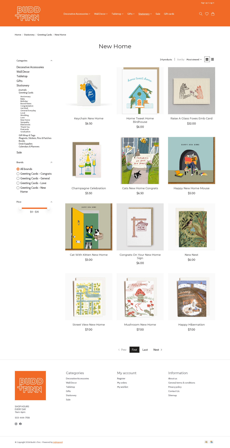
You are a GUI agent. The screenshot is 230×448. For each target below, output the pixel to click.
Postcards (24, 129)
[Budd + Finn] (28, 13)
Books (22, 140)
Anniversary (25, 96)
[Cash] (206, 442)
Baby (22, 99)
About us (172, 378)
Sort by (180, 59)
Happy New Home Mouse (192, 188)
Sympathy (24, 122)
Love (22, 117)
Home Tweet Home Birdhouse (140, 120)
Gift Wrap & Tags (27, 135)
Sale (158, 13)
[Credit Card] (211, 442)
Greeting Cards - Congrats (36, 173)
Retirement (25, 124)
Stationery (29, 34)
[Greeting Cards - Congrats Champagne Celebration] (88, 160)
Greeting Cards (44, 34)
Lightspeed (58, 442)
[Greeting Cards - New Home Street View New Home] (88, 296)
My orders (122, 382)
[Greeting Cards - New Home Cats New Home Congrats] (140, 160)
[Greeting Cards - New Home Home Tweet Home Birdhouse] (140, 90)
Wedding (24, 115)
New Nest (191, 254)
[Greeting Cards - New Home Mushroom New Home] (140, 296)
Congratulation (26, 106)
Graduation (25, 131)
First (134, 349)
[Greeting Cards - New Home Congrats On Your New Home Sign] (140, 226)
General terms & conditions (181, 382)
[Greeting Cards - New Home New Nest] (191, 226)
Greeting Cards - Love (33, 183)
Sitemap (172, 395)
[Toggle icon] (201, 14)
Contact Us (173, 391)
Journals (23, 89)
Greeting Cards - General (35, 178)
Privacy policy (174, 387)
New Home (25, 120)
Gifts (20, 80)
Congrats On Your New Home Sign (140, 256)
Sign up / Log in (207, 3)
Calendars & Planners (29, 146)
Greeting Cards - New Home (33, 189)
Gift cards (169, 13)
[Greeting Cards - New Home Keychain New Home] (88, 90)
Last (145, 349)
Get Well (24, 108)
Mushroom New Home (140, 324)
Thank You (25, 127)
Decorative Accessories (30, 67)
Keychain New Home (88, 118)
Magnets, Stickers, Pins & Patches (35, 138)
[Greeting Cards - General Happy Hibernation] (191, 296)
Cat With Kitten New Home (89, 254)
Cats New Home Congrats (140, 188)
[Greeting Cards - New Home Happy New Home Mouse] (191, 160)
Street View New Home (89, 324)
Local (22, 113)
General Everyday (28, 110)
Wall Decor (23, 71)
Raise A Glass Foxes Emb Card (191, 118)
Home (18, 34)
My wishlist (122, 387)
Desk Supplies (26, 143)
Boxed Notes (25, 103)
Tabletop (22, 76)
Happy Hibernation (191, 324)
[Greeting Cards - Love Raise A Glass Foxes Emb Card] (191, 90)
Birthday (24, 101)
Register (121, 378)
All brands (26, 169)
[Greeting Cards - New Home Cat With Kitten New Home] (88, 226)
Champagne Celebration (89, 188)
